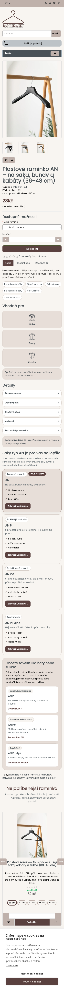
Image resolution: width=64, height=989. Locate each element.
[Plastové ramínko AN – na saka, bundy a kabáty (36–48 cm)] (32, 99)
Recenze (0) (42, 263)
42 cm (32, 902)
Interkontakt (20, 187)
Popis (8, 263)
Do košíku (32, 248)
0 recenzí (24, 256)
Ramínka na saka (19, 774)
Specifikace (23, 263)
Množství (6, 234)
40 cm (22, 902)
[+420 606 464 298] (46, 3)
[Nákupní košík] (59, 3)
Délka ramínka (11, 222)
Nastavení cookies (32, 973)
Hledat (56, 33)
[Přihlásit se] (50, 3)
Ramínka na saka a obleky (40, 778)
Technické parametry (16, 430)
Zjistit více (12, 965)
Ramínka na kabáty (13, 778)
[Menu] (55, 53)
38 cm (12, 902)
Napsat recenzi (40, 256)
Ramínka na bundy (41, 774)
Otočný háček (12, 412)
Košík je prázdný (33, 43)
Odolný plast (11, 402)
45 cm (42, 902)
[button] (60, 861)
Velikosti (9, 421)
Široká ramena (13, 393)
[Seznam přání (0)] (54, 3)
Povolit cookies (32, 981)
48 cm (52, 902)
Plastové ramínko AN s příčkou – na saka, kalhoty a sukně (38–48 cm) (32, 863)
